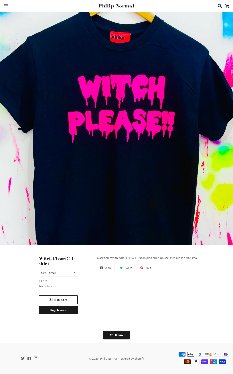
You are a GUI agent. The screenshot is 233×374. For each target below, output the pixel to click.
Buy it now (58, 310)
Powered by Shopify (131, 358)
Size (43, 272)
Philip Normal (116, 6)
